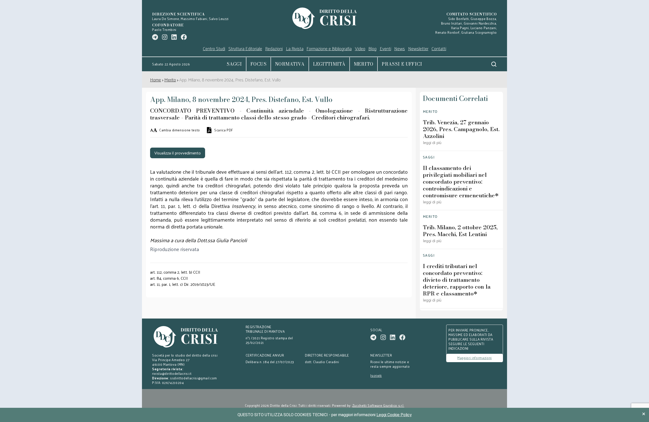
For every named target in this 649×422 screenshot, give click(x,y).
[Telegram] (155, 37)
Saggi (234, 64)
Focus (258, 64)
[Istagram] (164, 37)
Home (155, 79)
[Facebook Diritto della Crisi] (184, 37)
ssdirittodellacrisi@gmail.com (193, 378)
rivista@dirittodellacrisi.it (171, 373)
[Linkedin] (174, 37)
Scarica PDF (223, 130)
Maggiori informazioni (474, 358)
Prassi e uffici (402, 64)
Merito (363, 64)
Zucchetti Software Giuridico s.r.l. (378, 405)
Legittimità (329, 64)
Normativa (289, 64)
